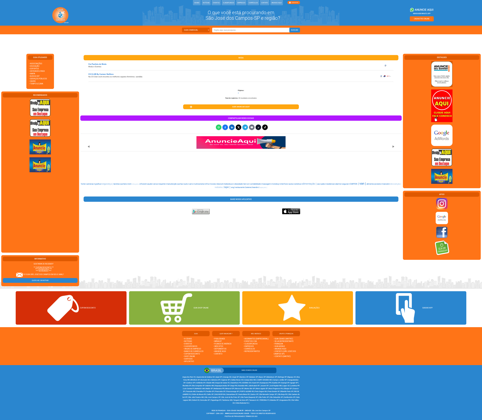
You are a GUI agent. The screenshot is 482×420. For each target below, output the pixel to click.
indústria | (219, 187)
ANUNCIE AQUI (277, 3)
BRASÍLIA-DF (195, 380)
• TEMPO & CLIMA (36, 84)
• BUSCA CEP (34, 76)
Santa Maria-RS (244, 394)
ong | (233, 187)
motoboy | (276, 184)
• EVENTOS (187, 344)
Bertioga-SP (282, 377)
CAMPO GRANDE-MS (264, 380)
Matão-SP (209, 388)
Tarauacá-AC (254, 400)
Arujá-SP (235, 377)
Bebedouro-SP (272, 377)
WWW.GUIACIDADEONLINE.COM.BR (237, 413)
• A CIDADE (187, 339)
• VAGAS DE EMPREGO (192, 349)
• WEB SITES (218, 346)
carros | (354, 183)
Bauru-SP (262, 377)
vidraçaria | (136, 184)
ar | (248, 184)
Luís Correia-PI (189, 388)
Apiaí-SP (219, 377)
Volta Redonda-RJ (242, 403)
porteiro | (124, 184)
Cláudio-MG (210, 383)
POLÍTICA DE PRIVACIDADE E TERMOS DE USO (241, 416)
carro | (191, 184)
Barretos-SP (244, 377)
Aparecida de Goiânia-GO (206, 377)
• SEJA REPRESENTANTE (284, 341)
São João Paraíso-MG (196, 397)
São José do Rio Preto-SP (231, 397)
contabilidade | (256, 184)
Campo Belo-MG (250, 380)
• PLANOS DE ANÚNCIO (222, 344)
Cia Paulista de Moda (97, 64)
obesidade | (239, 184)
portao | (181, 184)
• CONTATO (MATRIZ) (282, 356)
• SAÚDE (32, 81)
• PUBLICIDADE (219, 339)
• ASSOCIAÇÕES (35, 64)
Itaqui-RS (234, 386)
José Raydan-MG (276, 386)
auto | (186, 184)
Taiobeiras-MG (227, 400)
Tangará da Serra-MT (240, 400)
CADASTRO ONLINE (422, 19)
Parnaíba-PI (201, 391)
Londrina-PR (295, 386)
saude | (150, 184)
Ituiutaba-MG (242, 386)
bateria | (249, 187)
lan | (245, 184)
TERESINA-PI (264, 400)
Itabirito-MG (210, 386)
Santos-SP (254, 394)
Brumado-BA (205, 380)
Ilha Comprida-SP (198, 386)
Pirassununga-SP (232, 391)
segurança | (107, 184)
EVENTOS (216, 3)
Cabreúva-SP (215, 380)
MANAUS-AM (200, 388)
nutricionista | (199, 184)
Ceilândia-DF (200, 383)
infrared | (143, 184)
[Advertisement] (241, 42)
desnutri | (221, 184)
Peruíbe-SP (210, 391)
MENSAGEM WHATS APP (422, 13)
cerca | (156, 184)
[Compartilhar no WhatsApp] (218, 127)
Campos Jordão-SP (280, 380)
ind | (130, 184)
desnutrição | (395, 184)
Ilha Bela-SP (187, 386)
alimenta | (371, 184)
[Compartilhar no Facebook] (225, 127)
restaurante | (240, 187)
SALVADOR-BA (220, 394)
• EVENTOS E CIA (250, 341)
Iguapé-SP (294, 383)
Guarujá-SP (285, 383)
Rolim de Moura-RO (199, 394)
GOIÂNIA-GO (246, 383)
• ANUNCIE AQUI (219, 351)
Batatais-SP (254, 377)
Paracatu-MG (190, 391)
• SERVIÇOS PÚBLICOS (38, 79)
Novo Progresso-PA (276, 388)
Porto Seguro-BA (261, 391)
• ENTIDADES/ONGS (37, 71)
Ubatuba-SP (274, 400)
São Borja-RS (282, 394)
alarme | (338, 184)
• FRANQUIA (278, 344)
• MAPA (32, 74)
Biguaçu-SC (292, 377)
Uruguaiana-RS (285, 400)
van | (363, 183)
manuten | (386, 184)
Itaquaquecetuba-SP (222, 386)
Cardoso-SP (191, 383)
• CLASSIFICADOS (190, 346)
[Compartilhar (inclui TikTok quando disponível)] (265, 127)
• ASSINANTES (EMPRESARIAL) (256, 339)
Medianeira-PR (219, 388)
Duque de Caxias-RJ (223, 383)
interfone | (284, 184)
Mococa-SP (239, 388)
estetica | (298, 184)
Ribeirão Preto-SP (287, 391)
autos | (291, 184)
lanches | (117, 184)
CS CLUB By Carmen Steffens (101, 74)
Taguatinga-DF (216, 400)
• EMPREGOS (249, 346)
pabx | (323, 184)
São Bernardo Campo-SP (268, 394)
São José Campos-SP (212, 397)
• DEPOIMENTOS (219, 349)
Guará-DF (255, 383)
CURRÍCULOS (253, 3)
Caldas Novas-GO (237, 380)
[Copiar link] (258, 127)
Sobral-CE (195, 400)
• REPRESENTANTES (252, 351)
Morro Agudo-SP (262, 388)
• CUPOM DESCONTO (191, 354)
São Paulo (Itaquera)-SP (249, 397)
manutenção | (172, 184)
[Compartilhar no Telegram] (245, 127)
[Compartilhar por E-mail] (252, 127)
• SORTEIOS (188, 359)
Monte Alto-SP (250, 388)
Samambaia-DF (231, 394)
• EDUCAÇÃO (34, 66)
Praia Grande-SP (274, 391)
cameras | (90, 184)
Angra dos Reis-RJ (189, 377)
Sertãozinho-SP (289, 397)
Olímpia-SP (288, 388)
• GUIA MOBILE (279, 346)
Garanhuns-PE (236, 383)
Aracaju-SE (227, 377)
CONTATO (264, 3)
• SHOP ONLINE (189, 356)
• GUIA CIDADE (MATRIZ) (283, 339)
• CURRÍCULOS (249, 349)
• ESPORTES (34, 69)
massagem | (267, 184)
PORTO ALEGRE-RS (247, 391)
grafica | (98, 184)
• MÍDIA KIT (217, 341)
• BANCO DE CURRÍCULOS (193, 351)
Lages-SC (286, 386)
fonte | (83, 184)
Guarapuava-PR (265, 383)
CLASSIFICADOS (228, 3)
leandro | (256, 187)
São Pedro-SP (264, 397)
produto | (378, 184)
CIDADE (196, 3)
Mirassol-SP (229, 388)
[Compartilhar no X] (238, 127)
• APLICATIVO (188, 361)
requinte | (162, 184)
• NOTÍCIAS (187, 341)
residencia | (330, 184)
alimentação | (309, 183)
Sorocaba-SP (205, 400)
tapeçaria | (263, 187)
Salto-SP (210, 394)
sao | (319, 184)
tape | (227, 187)
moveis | (213, 184)
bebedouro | (229, 184)
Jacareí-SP (264, 386)
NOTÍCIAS (206, 3)
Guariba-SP (276, 383)
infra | (207, 184)
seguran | (346, 184)
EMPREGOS (241, 3)
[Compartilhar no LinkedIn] (232, 127)
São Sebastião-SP (276, 397)
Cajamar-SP (225, 380)
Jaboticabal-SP (254, 386)
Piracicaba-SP (220, 391)
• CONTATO (217, 354)
